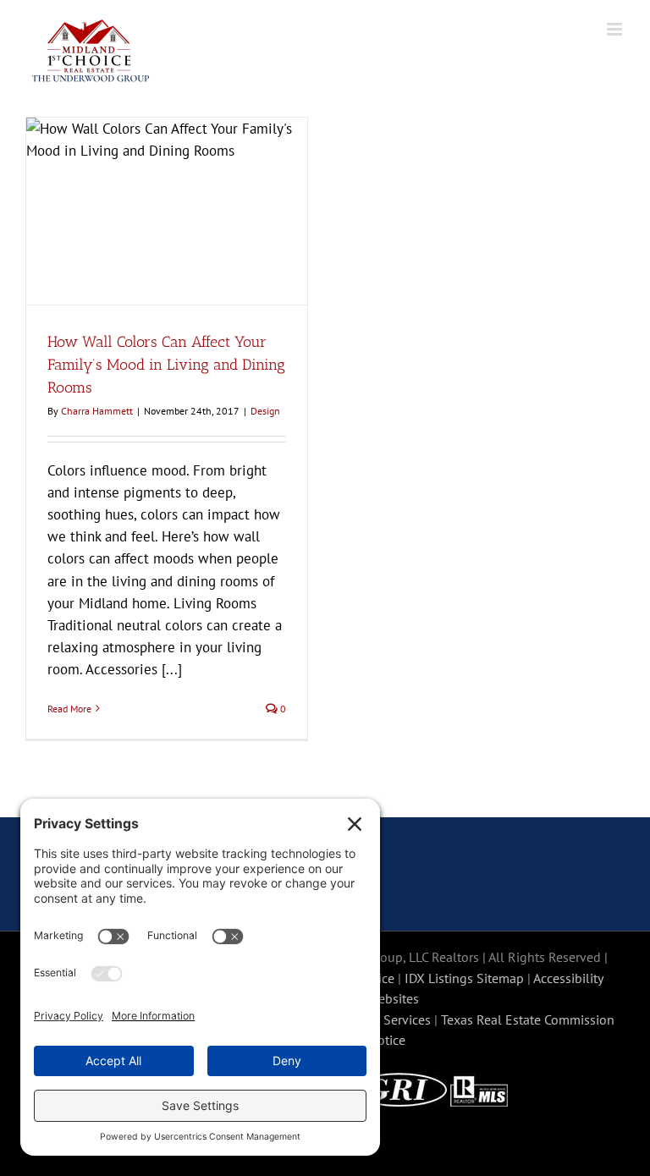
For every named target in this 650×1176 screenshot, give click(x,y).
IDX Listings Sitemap (464, 978)
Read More (69, 708)
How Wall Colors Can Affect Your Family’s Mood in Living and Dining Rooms (166, 364)
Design (265, 410)
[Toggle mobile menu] (616, 29)
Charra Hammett (97, 410)
